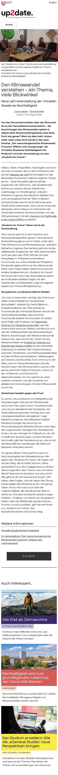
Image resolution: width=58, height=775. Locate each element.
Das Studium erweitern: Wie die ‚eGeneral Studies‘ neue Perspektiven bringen (26, 742)
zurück (9, 24)
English (53, 2)
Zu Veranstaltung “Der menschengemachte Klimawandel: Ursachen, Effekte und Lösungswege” (26, 540)
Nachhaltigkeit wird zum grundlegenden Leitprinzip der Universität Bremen (25, 678)
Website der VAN (19, 174)
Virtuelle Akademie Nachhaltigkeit (20, 530)
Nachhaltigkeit (37, 111)
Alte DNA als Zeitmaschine (24, 620)
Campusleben (21, 111)
